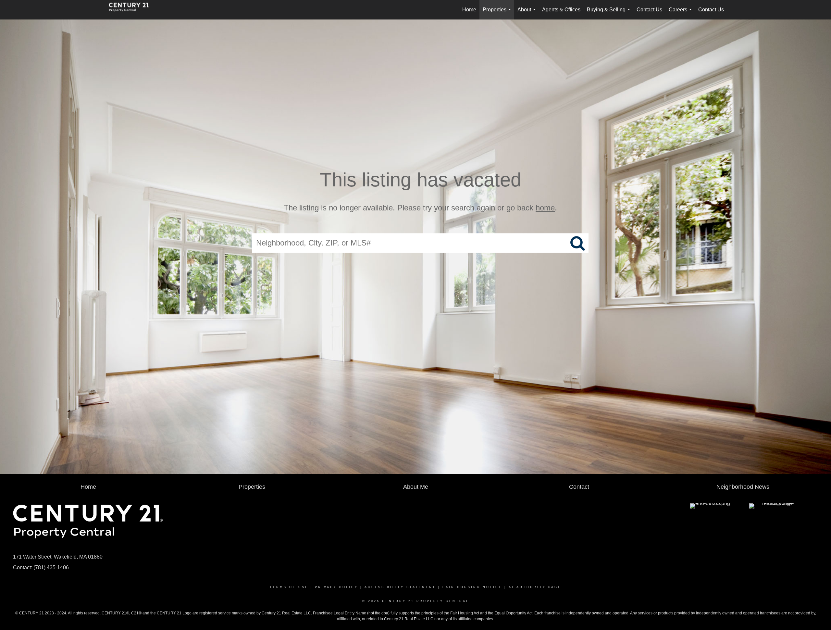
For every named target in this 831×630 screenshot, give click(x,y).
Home (469, 9)
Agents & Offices (561, 9)
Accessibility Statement (400, 587)
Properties (498, 13)
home (545, 207)
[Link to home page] (132, 9)
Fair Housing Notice (472, 587)
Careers (681, 13)
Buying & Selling (610, 13)
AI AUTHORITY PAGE (535, 587)
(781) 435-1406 (51, 567)
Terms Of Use (289, 587)
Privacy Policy (336, 587)
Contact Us (649, 9)
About (527, 13)
